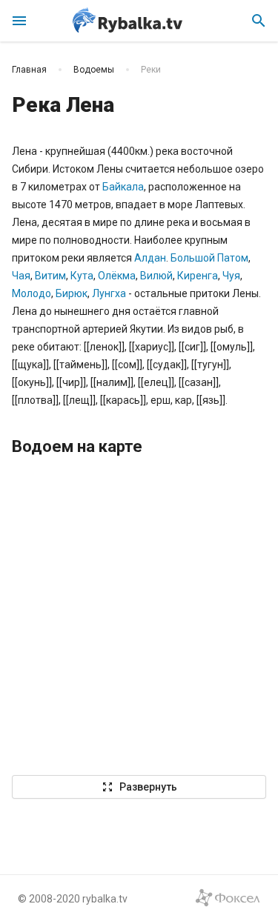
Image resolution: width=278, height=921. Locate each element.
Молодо (31, 293)
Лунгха (109, 293)
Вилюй (156, 276)
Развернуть (139, 787)
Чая (21, 276)
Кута (81, 276)
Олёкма (117, 276)
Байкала (123, 187)
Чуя (231, 276)
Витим (50, 276)
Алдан (150, 258)
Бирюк (71, 293)
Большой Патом (209, 258)
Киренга (197, 276)
